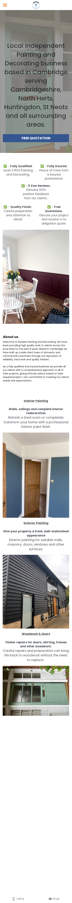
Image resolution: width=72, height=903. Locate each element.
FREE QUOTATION (36, 138)
